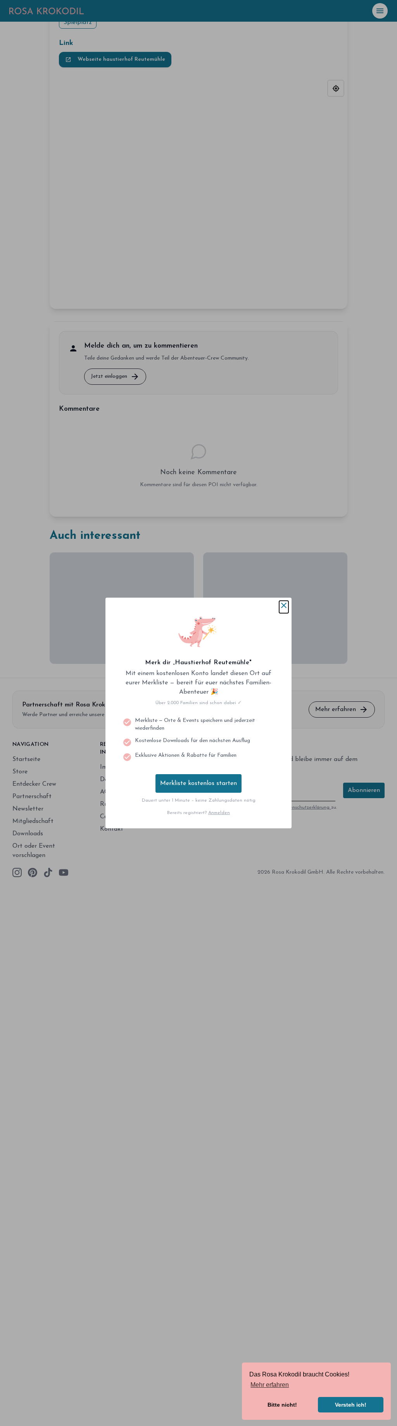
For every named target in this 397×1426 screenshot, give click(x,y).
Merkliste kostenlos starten (198, 783)
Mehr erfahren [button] (269, 1384)
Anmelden (219, 813)
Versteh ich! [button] (350, 1405)
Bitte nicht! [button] (282, 1405)
